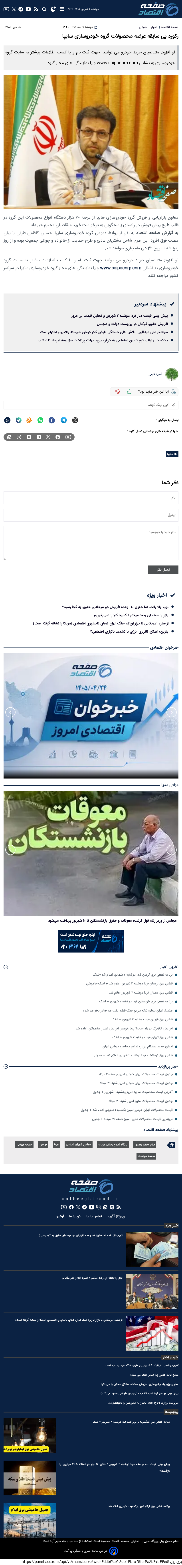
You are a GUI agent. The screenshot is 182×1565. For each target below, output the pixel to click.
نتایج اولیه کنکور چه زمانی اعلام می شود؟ (154, 1375)
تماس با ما (94, 1216)
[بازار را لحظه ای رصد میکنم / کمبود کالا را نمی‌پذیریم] (152, 1291)
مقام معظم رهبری (145, 1144)
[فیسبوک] (58, 437)
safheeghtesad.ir (91, 1199)
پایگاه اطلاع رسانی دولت (113, 1144)
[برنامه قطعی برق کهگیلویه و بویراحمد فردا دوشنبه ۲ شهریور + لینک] (30, 1435)
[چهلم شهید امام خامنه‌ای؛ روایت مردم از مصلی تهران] (91, 853)
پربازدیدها (171, 1412)
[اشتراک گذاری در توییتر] (75, 420)
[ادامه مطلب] (6, 967)
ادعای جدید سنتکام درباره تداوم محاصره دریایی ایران (138, 1046)
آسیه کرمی (155, 374)
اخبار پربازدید (168, 1067)
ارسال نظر (163, 569)
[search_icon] (44, 9)
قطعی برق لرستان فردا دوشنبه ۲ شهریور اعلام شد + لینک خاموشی (129, 983)
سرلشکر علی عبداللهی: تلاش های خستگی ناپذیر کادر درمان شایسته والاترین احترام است (104, 332)
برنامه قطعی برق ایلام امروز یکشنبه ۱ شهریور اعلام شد (139, 1506)
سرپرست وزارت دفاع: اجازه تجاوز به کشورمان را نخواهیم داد (143, 1403)
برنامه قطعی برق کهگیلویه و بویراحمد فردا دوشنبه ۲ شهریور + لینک (131, 1422)
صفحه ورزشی (24, 1144)
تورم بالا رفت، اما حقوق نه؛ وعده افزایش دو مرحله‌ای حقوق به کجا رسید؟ (115, 607)
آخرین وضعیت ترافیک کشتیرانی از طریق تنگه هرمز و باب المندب (141, 1366)
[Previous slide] (171, 712)
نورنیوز (43, 1144)
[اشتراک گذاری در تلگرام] (63, 420)
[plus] (129, 392)
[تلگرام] (20, 9)
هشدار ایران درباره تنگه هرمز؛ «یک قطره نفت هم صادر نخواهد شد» (128, 1010)
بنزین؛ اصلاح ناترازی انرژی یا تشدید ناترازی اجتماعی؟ (129, 631)
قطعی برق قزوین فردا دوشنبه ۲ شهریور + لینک (142, 1019)
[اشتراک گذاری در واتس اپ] (40, 420)
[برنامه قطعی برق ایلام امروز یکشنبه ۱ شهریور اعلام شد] (30, 1520)
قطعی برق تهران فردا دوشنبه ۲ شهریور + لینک (143, 1037)
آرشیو (60, 1216)
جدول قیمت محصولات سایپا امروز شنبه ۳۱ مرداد (141, 1101)
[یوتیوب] (6, 9)
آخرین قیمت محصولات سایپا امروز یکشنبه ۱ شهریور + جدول (133, 1092)
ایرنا (56, 1144)
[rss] (36, 9)
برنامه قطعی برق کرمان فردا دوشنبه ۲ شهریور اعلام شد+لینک (133, 975)
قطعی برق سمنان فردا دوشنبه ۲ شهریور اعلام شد (141, 993)
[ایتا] (29, 420)
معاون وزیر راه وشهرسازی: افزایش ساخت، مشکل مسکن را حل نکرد (139, 1384)
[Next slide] (10, 712)
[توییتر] (14, 9)
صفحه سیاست (146, 1156)
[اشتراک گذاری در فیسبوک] (51, 420)
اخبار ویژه (171, 1225)
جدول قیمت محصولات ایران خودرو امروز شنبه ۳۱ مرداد (136, 1083)
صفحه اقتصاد (120, 1541)
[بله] (19, 420)
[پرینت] (7, 420)
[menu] (62, 9)
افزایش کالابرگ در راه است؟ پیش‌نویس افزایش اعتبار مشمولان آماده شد (124, 1028)
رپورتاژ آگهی (117, 1216)
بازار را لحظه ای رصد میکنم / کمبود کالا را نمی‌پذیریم (131, 615)
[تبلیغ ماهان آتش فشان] (91, 952)
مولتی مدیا (169, 785)
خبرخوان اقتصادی (164, 648)
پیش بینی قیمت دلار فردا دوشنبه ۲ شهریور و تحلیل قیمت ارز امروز (119, 316)
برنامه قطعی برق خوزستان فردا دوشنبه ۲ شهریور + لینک (136, 1001)
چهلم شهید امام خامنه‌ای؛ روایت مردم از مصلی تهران (139, 920)
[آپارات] (112, 1207)
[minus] (117, 392)
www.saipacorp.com (120, 268)
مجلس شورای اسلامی (78, 1144)
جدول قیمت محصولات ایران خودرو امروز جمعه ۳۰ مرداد (135, 1074)
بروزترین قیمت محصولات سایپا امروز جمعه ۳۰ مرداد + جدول (132, 1119)
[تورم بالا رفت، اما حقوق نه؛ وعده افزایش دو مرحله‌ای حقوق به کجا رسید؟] (152, 1249)
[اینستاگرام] (28, 9)
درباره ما (75, 1216)
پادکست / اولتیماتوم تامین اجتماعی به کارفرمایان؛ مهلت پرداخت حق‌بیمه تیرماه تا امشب (103, 340)
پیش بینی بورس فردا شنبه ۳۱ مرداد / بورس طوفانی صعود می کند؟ (139, 1393)
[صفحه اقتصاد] (158, 9)
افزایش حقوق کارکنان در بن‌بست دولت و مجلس (132, 324)
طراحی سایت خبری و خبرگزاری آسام (85, 1551)
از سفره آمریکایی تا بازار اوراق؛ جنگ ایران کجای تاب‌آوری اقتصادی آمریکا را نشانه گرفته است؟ (100, 623)
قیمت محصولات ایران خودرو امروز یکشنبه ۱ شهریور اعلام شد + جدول (127, 1110)
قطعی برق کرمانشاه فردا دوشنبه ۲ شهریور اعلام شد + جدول (133, 1055)
